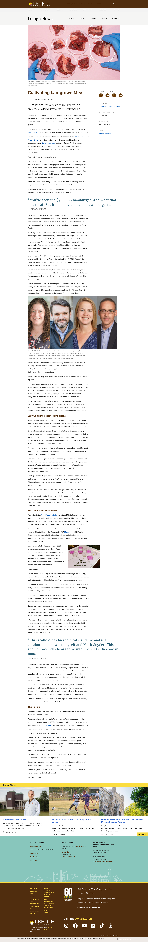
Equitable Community (47, 896)
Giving (116, 10)
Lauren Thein (34, 853)
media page (80, 846)
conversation (83, 918)
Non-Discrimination (48, 900)
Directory (33, 891)
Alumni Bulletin (105, 133)
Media (104, 19)
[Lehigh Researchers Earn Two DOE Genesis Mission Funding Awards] (123, 801)
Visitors (99, 4)
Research (59, 10)
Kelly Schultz (33, 132)
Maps (31, 894)
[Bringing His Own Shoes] (24, 801)
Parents (89, 4)
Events (93, 19)
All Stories (115, 19)
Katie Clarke (34, 860)
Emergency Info (35, 899)
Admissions (73, 10)
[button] (114, 4)
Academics (45, 10)
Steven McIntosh (48, 143)
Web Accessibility (34, 903)
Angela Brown (33, 140)
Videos (82, 19)
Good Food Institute (49, 515)
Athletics (102, 10)
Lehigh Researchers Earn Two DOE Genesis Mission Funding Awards (122, 820)
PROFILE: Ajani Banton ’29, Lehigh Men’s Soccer (71, 820)
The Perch (33, 888)
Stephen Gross (35, 857)
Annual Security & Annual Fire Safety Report (49, 906)
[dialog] (74, 939)
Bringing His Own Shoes (14, 819)
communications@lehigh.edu (103, 861)
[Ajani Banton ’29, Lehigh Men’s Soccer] (74, 801)
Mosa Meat (68, 532)
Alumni (108, 4)
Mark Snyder (80, 136)
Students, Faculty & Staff (74, 4)
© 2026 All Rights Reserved (110, 936)
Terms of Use (34, 911)
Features (71, 19)
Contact (33, 896)
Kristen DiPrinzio (35, 846)
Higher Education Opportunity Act (49, 890)
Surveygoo (47, 725)
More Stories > (142, 834)
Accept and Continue (125, 939)
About (30, 10)
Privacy (32, 914)
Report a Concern (46, 911)
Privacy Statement (61, 940)
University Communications (109, 106)
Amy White (65, 852)
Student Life (87, 10)
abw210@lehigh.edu (68, 856)
